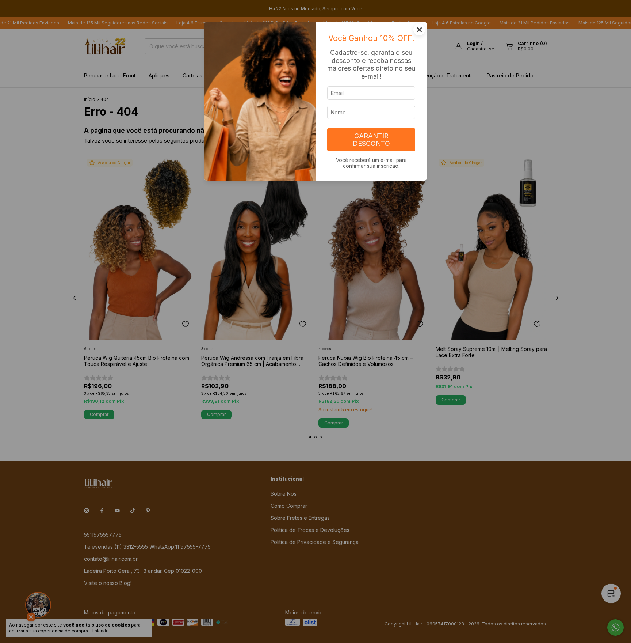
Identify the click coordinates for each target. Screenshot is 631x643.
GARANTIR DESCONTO (371, 139)
